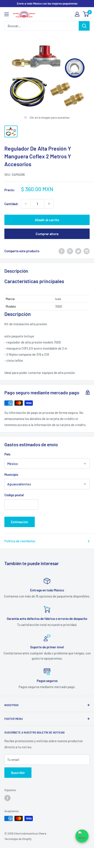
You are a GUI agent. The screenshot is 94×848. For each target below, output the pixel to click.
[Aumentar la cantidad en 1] (49, 203)
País (7, 454)
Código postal (14, 495)
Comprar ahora (47, 234)
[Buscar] (84, 26)
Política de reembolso (19, 541)
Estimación (19, 522)
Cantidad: (11, 204)
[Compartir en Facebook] (62, 251)
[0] (86, 14)
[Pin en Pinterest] (70, 251)
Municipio (11, 474)
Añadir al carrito (47, 220)
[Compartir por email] (87, 251)
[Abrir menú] (6, 14)
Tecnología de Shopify (17, 839)
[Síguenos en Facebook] (7, 798)
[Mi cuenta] (77, 14)
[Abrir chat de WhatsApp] (82, 836)
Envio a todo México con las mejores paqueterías (47, 3)
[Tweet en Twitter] (78, 251)
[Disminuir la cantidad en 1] (25, 203)
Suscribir (18, 772)
